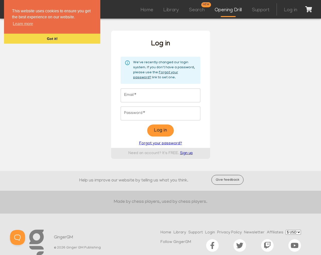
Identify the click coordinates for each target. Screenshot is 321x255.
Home (147, 10)
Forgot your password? (160, 143)
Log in (290, 10)
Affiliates (275, 232)
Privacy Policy (229, 232)
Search (197, 10)
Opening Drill (228, 10)
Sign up (186, 153)
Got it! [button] (52, 39)
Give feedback (227, 180)
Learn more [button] (23, 24)
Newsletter (254, 232)
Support (261, 10)
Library (171, 10)
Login (210, 232)
